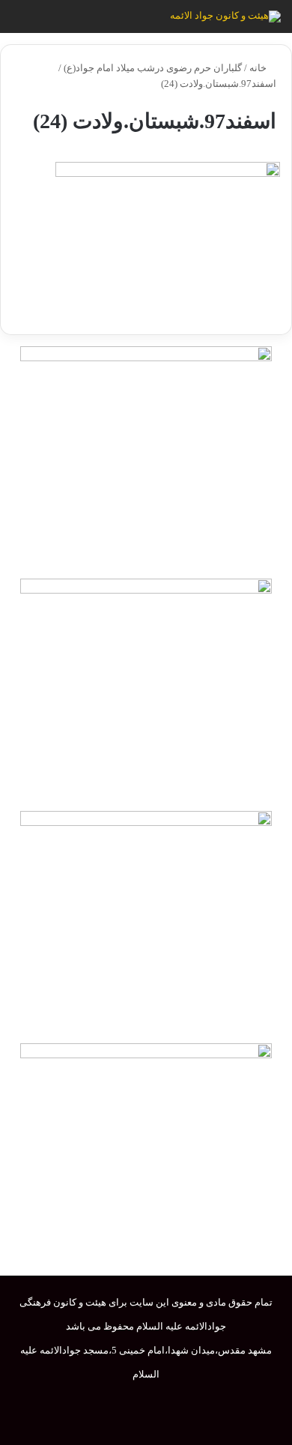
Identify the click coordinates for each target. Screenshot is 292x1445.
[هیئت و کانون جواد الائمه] (225, 16)
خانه (259, 67)
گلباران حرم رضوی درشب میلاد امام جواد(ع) (153, 67)
